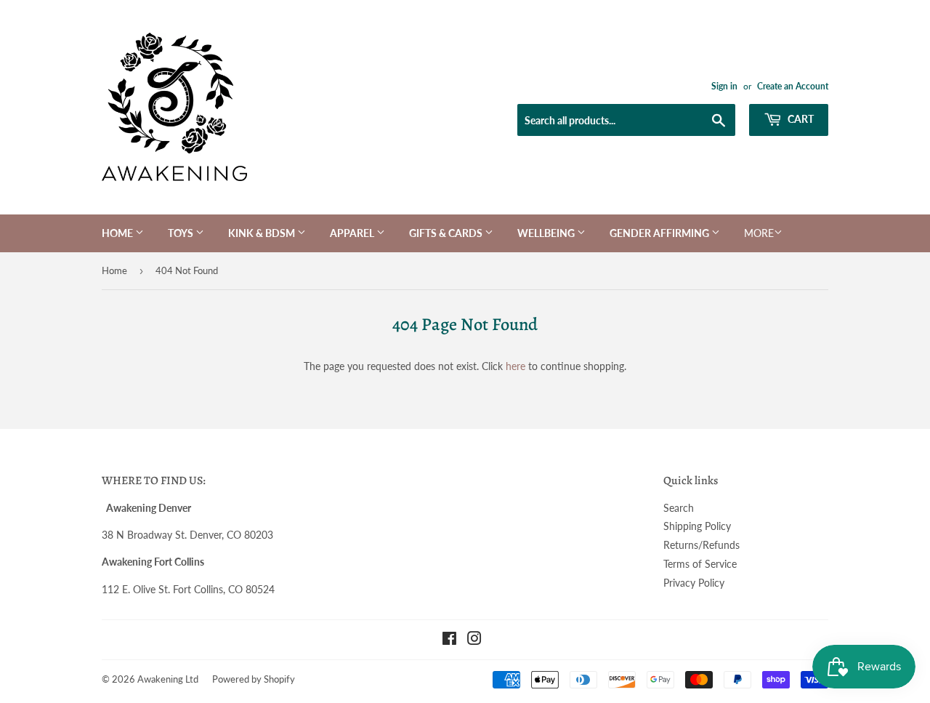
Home (118, 233)
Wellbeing (547, 233)
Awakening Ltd (167, 679)
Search (678, 508)
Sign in (724, 86)
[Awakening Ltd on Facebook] (449, 640)
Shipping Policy (697, 526)
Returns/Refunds (701, 545)
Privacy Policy (693, 583)
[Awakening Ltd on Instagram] (474, 640)
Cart (799, 119)
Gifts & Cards (447, 233)
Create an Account (792, 86)
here (515, 366)
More (759, 233)
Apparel (353, 233)
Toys (181, 233)
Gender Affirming (660, 233)
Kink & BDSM (262, 233)
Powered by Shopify (253, 679)
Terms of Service (700, 564)
